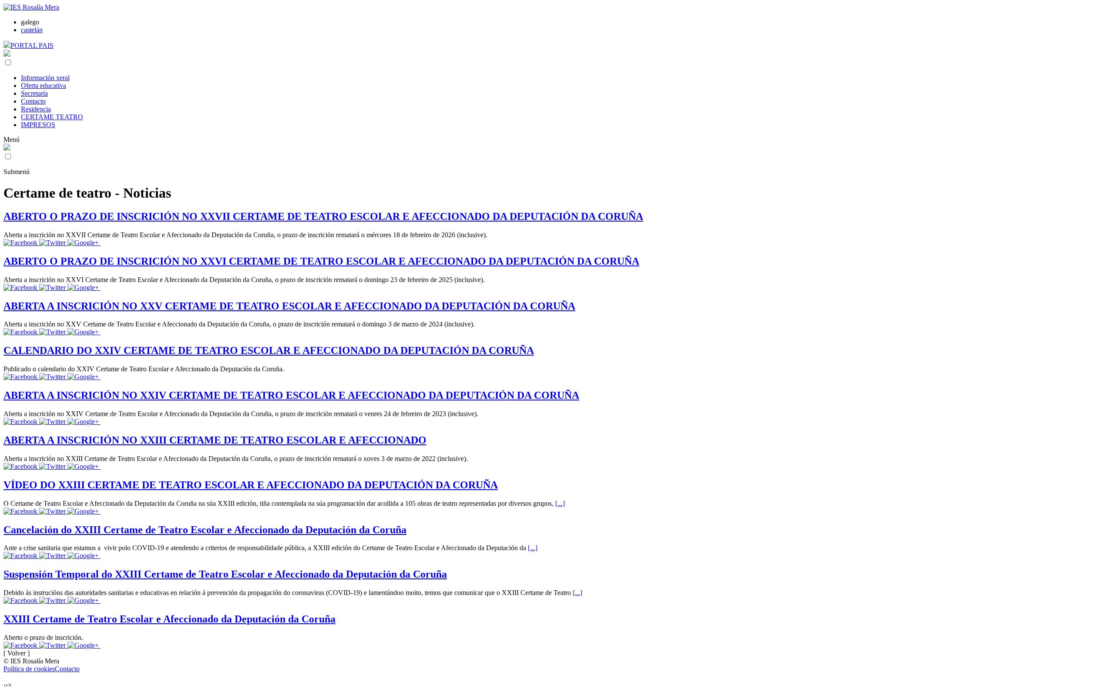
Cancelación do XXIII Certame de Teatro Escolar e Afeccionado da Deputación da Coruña (204, 529)
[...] (560, 503)
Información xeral (45, 77)
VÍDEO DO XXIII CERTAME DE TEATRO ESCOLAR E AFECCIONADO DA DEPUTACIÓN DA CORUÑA (250, 485)
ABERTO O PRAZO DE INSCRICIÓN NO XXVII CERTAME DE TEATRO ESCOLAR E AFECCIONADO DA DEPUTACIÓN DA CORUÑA (323, 216)
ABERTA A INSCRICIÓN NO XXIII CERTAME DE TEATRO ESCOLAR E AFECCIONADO (214, 440)
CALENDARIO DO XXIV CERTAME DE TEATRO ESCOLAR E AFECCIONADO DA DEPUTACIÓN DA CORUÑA (268, 350)
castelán (32, 30)
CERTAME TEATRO (52, 117)
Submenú (16, 171)
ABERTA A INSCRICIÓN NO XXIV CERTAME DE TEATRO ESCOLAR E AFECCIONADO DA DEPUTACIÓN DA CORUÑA (291, 395)
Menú (11, 139)
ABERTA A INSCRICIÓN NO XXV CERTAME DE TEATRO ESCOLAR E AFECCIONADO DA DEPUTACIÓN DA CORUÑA (289, 306)
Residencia (36, 109)
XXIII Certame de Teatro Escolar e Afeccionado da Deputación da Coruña (169, 619)
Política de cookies (29, 668)
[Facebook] (21, 242)
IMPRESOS (38, 124)
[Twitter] (53, 242)
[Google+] (84, 242)
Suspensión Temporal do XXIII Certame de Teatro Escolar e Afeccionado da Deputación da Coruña (225, 574)
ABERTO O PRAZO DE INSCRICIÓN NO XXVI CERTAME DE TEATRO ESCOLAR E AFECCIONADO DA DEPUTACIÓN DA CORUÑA (321, 261)
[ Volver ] (16, 653)
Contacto (33, 101)
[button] (8, 62)
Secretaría (34, 93)
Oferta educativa (43, 85)
